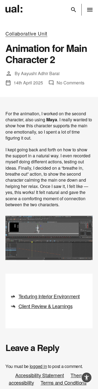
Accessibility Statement (39, 375)
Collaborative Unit (26, 33)
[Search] (73, 10)
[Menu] (89, 10)
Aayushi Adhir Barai (40, 73)
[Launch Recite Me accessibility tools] (86, 377)
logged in (38, 366)
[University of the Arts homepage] (15, 9)
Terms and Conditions (64, 382)
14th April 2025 (28, 82)
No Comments (70, 82)
